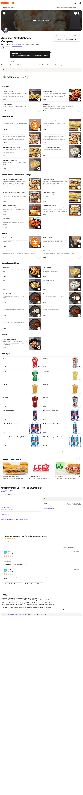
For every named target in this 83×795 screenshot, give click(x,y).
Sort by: (64, 547)
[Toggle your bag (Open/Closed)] (80, 3)
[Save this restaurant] (75, 13)
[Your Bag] (80, 3)
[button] (8, 7)
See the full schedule (49, 508)
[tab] (3, 65)
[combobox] (67, 7)
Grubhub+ (54, 609)
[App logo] (7, 3)
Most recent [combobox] (71, 547)
